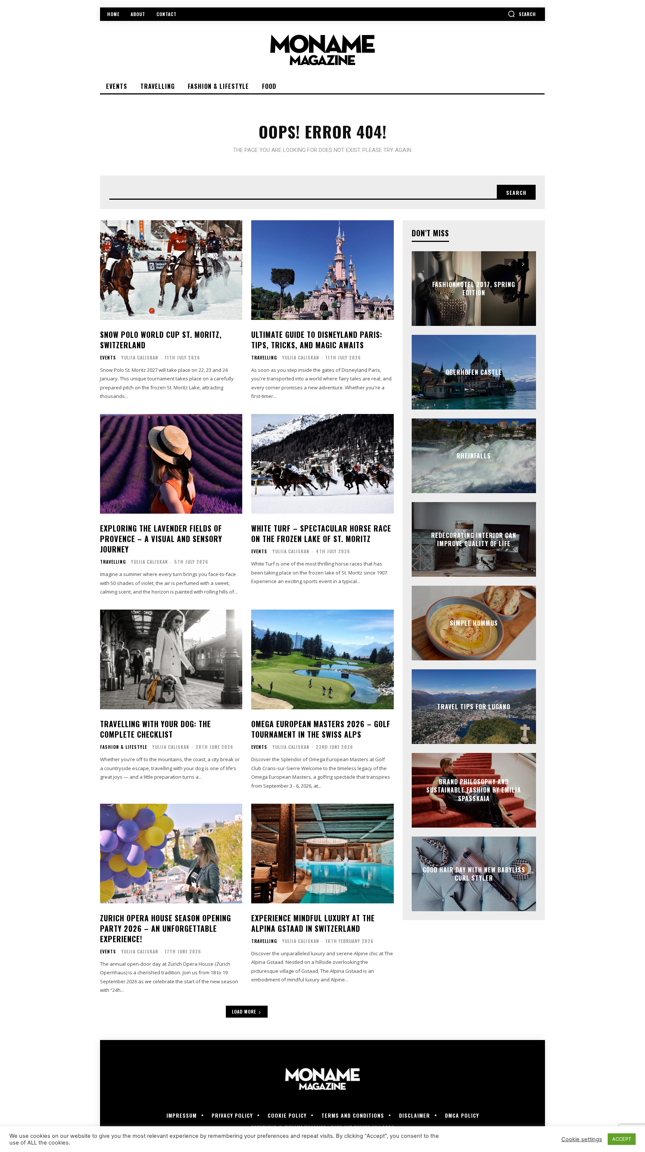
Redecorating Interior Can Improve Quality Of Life (473, 539)
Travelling (264, 357)
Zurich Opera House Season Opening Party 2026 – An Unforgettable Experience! (165, 928)
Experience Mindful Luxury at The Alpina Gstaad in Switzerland (313, 923)
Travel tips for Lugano (473, 706)
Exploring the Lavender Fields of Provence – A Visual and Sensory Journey (161, 539)
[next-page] (523, 264)
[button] (522, 14)
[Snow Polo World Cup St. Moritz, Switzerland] (171, 270)
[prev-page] (509, 264)
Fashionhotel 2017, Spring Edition (473, 288)
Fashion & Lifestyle (123, 747)
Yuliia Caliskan (139, 357)
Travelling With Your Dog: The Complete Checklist (155, 729)
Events (108, 357)
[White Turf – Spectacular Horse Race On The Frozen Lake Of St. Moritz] (322, 464)
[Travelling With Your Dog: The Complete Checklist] (171, 659)
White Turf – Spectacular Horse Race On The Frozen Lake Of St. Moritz (321, 533)
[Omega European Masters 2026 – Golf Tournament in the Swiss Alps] (322, 659)
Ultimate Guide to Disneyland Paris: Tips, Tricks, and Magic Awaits (316, 340)
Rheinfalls (474, 455)
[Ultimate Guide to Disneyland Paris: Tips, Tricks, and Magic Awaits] (322, 270)
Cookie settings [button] (581, 1139)
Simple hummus (474, 623)
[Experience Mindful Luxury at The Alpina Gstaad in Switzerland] (322, 853)
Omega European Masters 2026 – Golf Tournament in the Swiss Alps (320, 729)
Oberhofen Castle (474, 372)
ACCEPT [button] (621, 1139)
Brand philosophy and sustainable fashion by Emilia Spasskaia (473, 790)
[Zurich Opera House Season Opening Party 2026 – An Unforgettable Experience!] (171, 853)
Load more (244, 1011)
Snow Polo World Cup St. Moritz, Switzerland (161, 340)
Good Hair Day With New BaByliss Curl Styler (474, 873)
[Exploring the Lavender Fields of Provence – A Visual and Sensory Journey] (171, 464)
